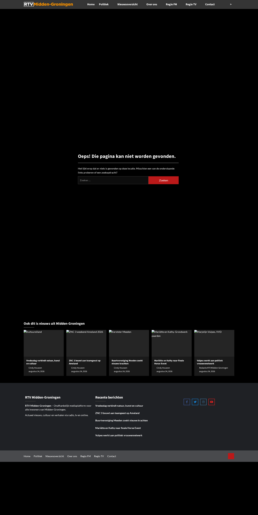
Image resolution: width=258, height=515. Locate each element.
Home (91, 4)
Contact (210, 4)
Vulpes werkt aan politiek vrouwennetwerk (118, 435)
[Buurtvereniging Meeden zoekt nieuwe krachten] (129, 343)
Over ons (151, 4)
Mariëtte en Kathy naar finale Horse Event (118, 427)
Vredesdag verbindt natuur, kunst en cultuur (119, 405)
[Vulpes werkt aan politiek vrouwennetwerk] (214, 343)
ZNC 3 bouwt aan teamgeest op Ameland (117, 413)
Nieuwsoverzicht (127, 4)
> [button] (231, 4)
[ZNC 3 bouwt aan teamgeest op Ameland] (86, 343)
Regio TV (191, 4)
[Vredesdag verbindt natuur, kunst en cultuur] (44, 343)
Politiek (104, 4)
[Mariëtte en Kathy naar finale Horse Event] (172, 343)
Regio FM (171, 4)
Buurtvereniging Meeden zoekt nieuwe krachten (121, 420)
